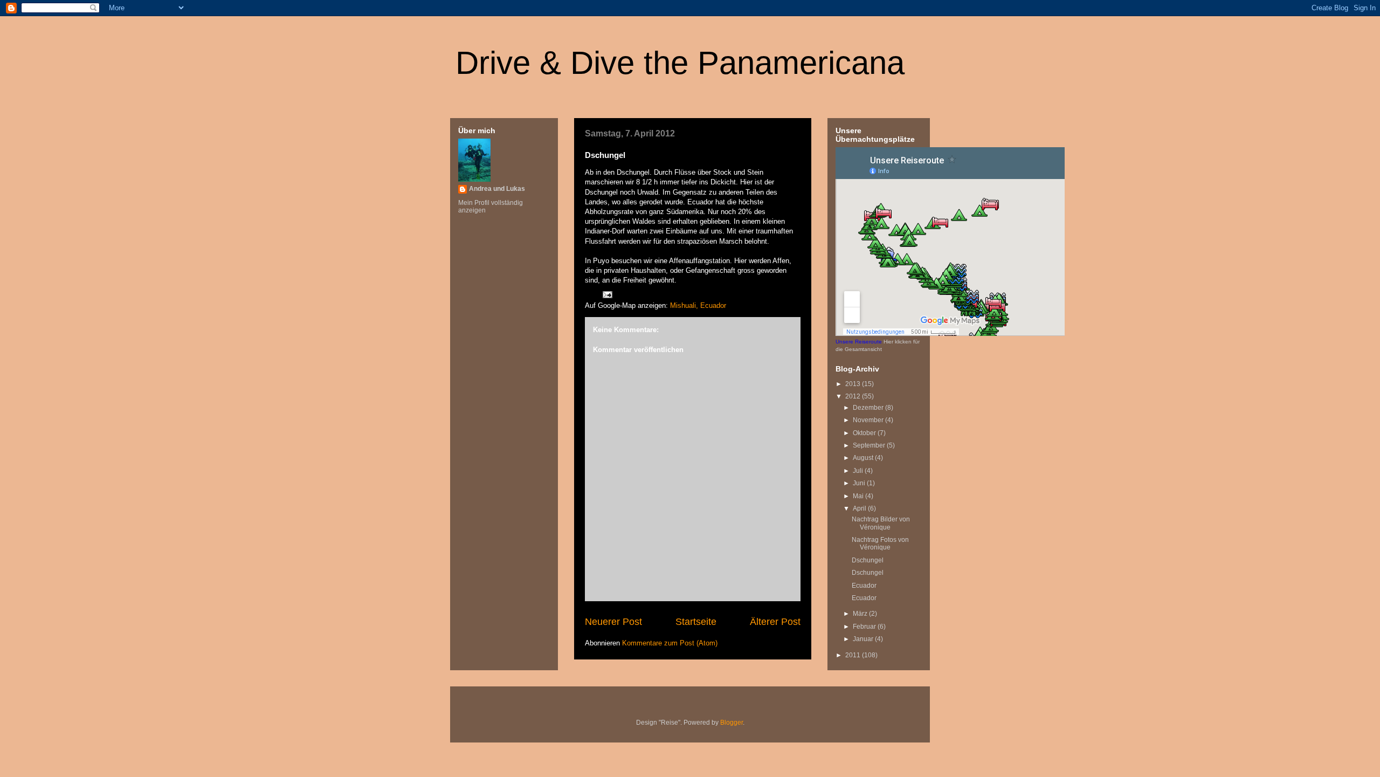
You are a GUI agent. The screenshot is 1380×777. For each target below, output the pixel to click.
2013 (853, 384)
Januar (864, 639)
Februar (865, 626)
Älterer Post (775, 621)
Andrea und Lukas (497, 188)
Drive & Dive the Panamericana (680, 63)
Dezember (869, 407)
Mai (859, 496)
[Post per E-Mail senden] (607, 294)
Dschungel (868, 560)
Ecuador (864, 585)
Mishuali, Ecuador (698, 305)
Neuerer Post (613, 621)
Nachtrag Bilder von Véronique (881, 523)
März (861, 613)
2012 (853, 396)
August (864, 458)
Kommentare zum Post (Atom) (669, 643)
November (869, 420)
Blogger (731, 722)
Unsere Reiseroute (859, 342)
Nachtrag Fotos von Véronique (880, 543)
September (870, 445)
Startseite (695, 621)
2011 (853, 655)
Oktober (865, 433)
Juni (860, 483)
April (860, 508)
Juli (859, 471)
